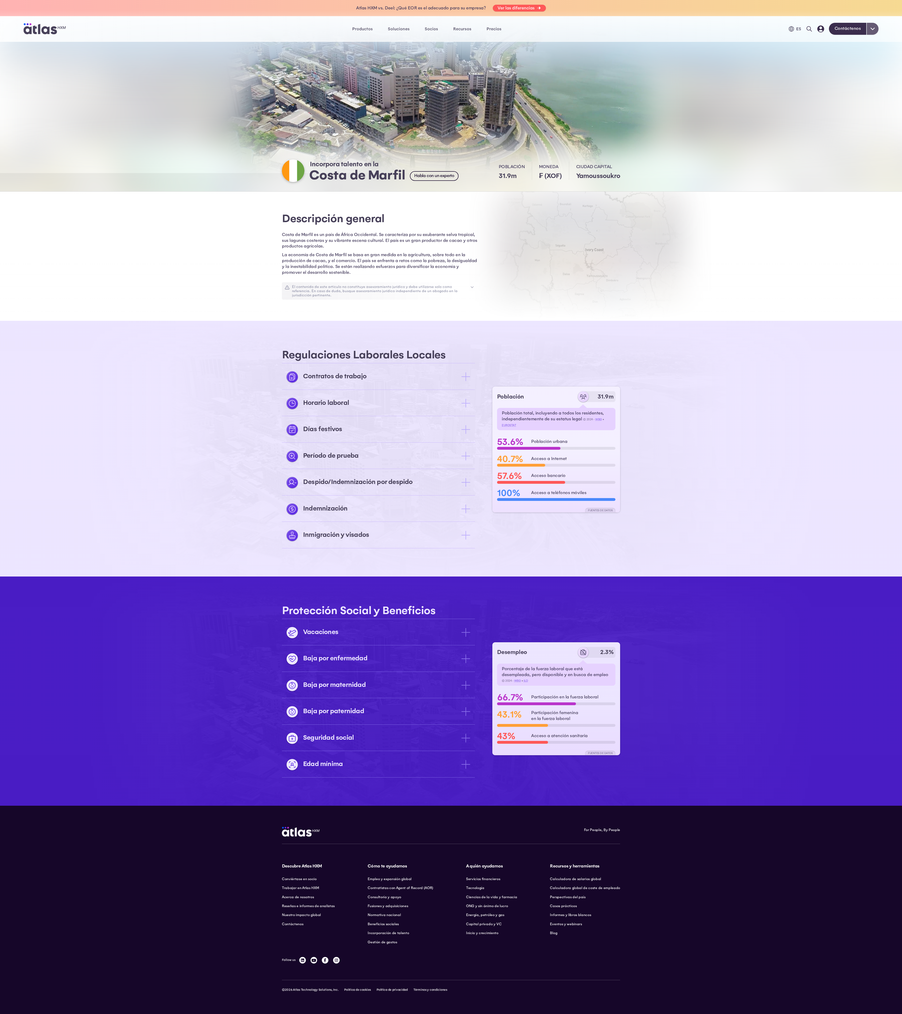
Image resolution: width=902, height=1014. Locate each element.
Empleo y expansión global (390, 879)
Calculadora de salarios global (575, 879)
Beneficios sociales (383, 924)
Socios (431, 28)
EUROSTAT (509, 425)
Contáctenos (848, 28)
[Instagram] (336, 960)
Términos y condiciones (430, 990)
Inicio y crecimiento (482, 933)
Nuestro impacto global (301, 915)
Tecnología (475, 888)
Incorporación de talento (388, 933)
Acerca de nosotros (298, 897)
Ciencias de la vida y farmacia (491, 897)
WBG (598, 419)
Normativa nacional (384, 915)
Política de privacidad (392, 990)
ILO (526, 681)
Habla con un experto (434, 175)
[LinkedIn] (302, 960)
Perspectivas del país (567, 897)
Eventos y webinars (566, 924)
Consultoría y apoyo (384, 897)
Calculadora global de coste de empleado (585, 888)
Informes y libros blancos (570, 915)
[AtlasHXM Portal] (820, 29)
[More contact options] (873, 29)
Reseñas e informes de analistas (308, 906)
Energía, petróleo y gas (485, 915)
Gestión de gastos (382, 942)
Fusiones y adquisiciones (388, 906)
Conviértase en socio (299, 879)
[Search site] (809, 29)
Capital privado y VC (484, 924)
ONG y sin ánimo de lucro (487, 906)
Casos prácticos (563, 906)
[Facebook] (325, 960)
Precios (494, 28)
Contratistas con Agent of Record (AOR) (400, 888)
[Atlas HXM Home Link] (44, 28)
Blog (553, 933)
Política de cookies (357, 990)
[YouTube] (314, 960)
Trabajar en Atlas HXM (300, 888)
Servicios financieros (483, 879)
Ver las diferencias (516, 8)
